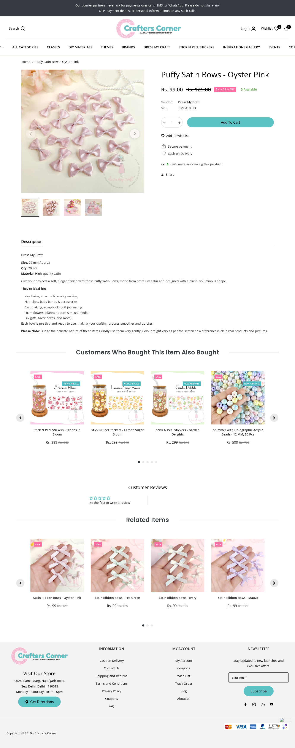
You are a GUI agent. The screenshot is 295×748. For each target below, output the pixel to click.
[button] (17, 28)
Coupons (111, 699)
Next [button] (135, 134)
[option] (82, 131)
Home (26, 62)
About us (183, 699)
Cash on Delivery (112, 661)
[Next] (274, 418)
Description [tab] (32, 241)
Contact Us (111, 668)
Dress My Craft (189, 102)
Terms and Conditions (112, 683)
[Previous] (20, 418)
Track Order (183, 683)
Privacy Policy (111, 691)
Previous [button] (30, 134)
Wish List (183, 676)
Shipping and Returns (111, 676)
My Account (183, 661)
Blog (184, 691)
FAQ (111, 706)
